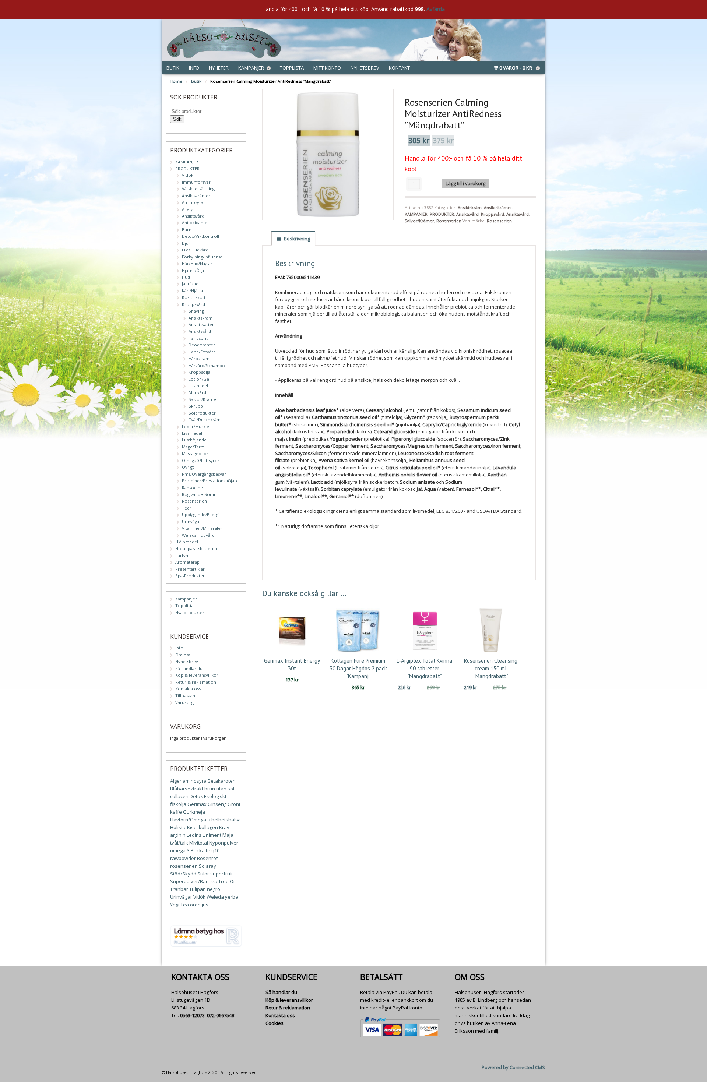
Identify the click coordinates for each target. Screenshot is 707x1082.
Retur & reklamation (195, 682)
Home (176, 81)
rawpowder (183, 858)
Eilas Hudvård (195, 250)
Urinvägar (191, 521)
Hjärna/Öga (193, 270)
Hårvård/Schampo (207, 365)
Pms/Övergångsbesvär (204, 474)
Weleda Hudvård (198, 535)
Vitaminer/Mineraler (202, 528)
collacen (179, 796)
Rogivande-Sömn (199, 494)
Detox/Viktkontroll (200, 236)
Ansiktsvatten (202, 324)
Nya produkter (189, 612)
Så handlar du (189, 668)
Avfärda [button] (435, 9)
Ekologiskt (215, 796)
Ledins (194, 835)
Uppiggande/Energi (200, 514)
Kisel (192, 827)
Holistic (178, 827)
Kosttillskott (193, 297)
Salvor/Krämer (419, 220)
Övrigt (188, 467)
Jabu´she (190, 283)
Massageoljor (195, 453)
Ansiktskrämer (498, 207)
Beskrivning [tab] (296, 238)
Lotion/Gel (199, 379)
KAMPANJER (416, 214)
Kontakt (399, 67)
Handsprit (198, 338)
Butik (172, 67)
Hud (186, 277)
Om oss (182, 655)
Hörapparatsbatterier (196, 548)
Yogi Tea (179, 904)
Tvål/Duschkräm (205, 419)
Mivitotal (198, 842)
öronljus (199, 904)
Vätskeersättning (198, 188)
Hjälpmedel (186, 541)
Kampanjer (251, 67)
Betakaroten (222, 781)
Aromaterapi (188, 562)
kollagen (208, 827)
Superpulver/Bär (189, 881)
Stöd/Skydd (183, 873)
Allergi (188, 209)
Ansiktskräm (470, 207)
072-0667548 (220, 1015)
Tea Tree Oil (222, 881)
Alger (176, 781)
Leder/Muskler (196, 426)
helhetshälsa (226, 819)
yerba (231, 897)
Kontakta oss (188, 688)
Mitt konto (327, 67)
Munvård (197, 392)
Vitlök (187, 175)
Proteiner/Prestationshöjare (210, 480)
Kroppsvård (492, 214)
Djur (186, 243)
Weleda (215, 897)
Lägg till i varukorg (465, 183)
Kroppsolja (199, 372)
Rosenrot (207, 858)
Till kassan (185, 695)
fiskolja (178, 804)
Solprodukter (202, 413)
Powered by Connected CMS (513, 1067)
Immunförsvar (196, 182)
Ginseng (217, 804)
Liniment (212, 835)
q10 (215, 850)
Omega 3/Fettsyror (200, 460)
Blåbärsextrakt (186, 788)
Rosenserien (448, 220)
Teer (186, 508)
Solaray (207, 866)
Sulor (203, 873)
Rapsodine (192, 487)
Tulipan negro (204, 889)
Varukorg (184, 702)
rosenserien (184, 866)
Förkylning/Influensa (202, 257)
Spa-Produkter (190, 575)
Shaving (196, 311)
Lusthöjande (194, 440)
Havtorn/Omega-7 (190, 819)
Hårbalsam (199, 358)
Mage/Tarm (193, 447)
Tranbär (179, 889)
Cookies (274, 1023)
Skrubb (196, 406)
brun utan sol (219, 788)
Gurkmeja (194, 811)
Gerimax (197, 804)
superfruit (221, 873)
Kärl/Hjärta (192, 290)
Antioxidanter (195, 222)
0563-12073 (192, 1015)
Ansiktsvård (467, 214)
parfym (182, 555)
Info (194, 67)
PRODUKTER (442, 214)
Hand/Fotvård (202, 352)
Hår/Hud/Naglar (197, 263)
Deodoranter (202, 345)
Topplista (292, 67)
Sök (177, 119)
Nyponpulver (223, 842)
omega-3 (180, 850)
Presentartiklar (190, 569)
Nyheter (219, 67)
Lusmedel (198, 385)
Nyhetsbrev (365, 67)
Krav (224, 827)
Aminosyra (192, 202)
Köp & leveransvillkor (196, 675)
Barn (186, 229)
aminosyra (195, 781)
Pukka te (200, 850)
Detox (196, 796)
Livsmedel (192, 433)
